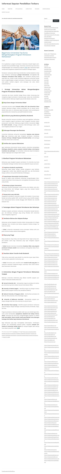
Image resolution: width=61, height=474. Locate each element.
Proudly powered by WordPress (8, 471)
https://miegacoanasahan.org (50, 404)
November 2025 (47, 71)
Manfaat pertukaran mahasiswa (9, 333)
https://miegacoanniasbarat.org (51, 385)
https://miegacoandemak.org (50, 433)
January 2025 (47, 89)
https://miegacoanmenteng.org (51, 232)
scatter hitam (47, 163)
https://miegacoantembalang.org (51, 277)
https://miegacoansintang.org (50, 189)
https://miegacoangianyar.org (50, 261)
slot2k (25, 67)
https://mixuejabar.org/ (49, 340)
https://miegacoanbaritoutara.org (51, 417)
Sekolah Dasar (47, 113)
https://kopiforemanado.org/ (50, 338)
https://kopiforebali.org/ (49, 334)
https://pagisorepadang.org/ (50, 311)
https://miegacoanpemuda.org (51, 185)
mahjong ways (47, 129)
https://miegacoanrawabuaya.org (51, 221)
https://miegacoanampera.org (51, 208)
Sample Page (29, 9)
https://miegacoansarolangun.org (51, 435)
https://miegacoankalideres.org (51, 226)
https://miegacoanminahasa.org (51, 259)
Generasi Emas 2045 (48, 110)
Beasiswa (46, 108)
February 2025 (47, 87)
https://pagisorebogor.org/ (50, 325)
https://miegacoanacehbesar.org (51, 392)
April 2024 (46, 98)
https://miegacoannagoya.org (50, 264)
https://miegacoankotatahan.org (51, 205)
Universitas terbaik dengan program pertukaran (27, 335)
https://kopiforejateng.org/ (50, 286)
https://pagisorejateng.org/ (50, 313)
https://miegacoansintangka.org (51, 363)
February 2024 (47, 100)
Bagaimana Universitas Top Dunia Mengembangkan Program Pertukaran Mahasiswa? (16, 55)
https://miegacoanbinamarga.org (51, 210)
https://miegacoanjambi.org (53, 255)
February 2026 (47, 67)
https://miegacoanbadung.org (51, 388)
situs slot (46, 133)
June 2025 (46, 80)
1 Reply (3, 60)
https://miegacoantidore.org (50, 199)
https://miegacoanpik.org (49, 234)
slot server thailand (48, 137)
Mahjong (37, 9)
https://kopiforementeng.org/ (50, 315)
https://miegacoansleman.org (50, 262)
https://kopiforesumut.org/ (50, 288)
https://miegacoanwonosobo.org (51, 207)
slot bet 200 (46, 147)
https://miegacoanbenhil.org (51, 217)
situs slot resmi (47, 174)
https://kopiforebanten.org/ (50, 284)
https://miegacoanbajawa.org (50, 365)
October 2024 (47, 92)
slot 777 (46, 160)
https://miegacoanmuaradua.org (51, 244)
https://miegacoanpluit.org (50, 235)
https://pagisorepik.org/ (49, 298)
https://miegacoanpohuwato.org (51, 350)
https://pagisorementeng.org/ (51, 306)
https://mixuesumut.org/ (49, 341)
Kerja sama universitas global (29, 331)
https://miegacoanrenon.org (50, 187)
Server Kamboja (46, 9)
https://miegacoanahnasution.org (51, 181)
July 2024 (46, 96)
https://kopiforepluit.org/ (49, 318)
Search (45, 18)
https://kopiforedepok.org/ (50, 332)
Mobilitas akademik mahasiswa (23, 333)
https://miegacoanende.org (51, 196)
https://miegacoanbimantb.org (51, 377)
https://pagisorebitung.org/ (50, 309)
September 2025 (47, 74)
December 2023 (47, 101)
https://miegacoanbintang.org (51, 361)
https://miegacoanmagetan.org (51, 386)
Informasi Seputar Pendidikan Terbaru (20, 3)
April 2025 (46, 83)
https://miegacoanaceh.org (50, 201)
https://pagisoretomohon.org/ (51, 307)
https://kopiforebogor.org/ (50, 336)
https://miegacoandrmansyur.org (51, 458)
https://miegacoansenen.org (50, 212)
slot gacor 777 (47, 178)
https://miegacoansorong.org (50, 257)
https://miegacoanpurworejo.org (51, 419)
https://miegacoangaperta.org (51, 273)
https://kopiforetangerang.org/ (51, 297)
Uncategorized (47, 115)
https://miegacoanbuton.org (50, 399)
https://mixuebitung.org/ (49, 291)
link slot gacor (47, 140)
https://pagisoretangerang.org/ (51, 327)
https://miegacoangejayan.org (51, 183)
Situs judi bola (18, 9)
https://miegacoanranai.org (50, 203)
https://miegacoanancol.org (50, 449)
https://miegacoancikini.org (50, 219)
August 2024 (47, 94)
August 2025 (47, 76)
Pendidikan (15, 331)
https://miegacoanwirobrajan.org (51, 275)
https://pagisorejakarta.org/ (50, 302)
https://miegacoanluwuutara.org (51, 394)
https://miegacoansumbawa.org (51, 421)
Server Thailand (6, 12)
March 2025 (46, 85)
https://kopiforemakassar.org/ (51, 322)
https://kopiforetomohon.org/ (51, 320)
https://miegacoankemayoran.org (51, 214)
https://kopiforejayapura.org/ (50, 289)
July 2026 (46, 65)
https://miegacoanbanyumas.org (51, 356)
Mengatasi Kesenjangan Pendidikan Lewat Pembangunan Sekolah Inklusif (51, 40)
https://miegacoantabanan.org (51, 390)
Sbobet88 (10, 9)
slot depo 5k (47, 126)
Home (3, 9)
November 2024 (47, 91)
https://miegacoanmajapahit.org (51, 279)
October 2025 (47, 73)
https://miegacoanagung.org (50, 198)
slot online (46, 171)
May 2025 (46, 82)
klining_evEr (47, 54)
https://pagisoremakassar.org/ (51, 300)
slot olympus (47, 144)
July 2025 (46, 78)
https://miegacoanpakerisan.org (51, 455)
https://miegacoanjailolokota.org (51, 424)
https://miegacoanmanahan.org (51, 345)
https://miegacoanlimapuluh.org (51, 437)
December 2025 (47, 69)
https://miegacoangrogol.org (52, 225)
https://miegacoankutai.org (50, 422)
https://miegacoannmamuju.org (51, 379)
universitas (46, 117)
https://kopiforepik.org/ (49, 316)
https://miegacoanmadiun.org (51, 457)
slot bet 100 (46, 122)
